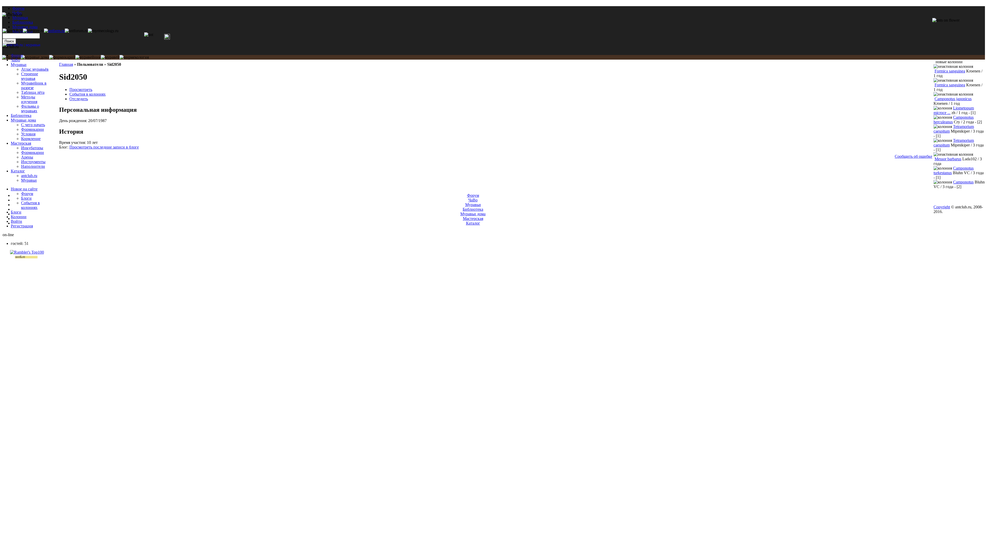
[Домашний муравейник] (54, 31)
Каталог (18, 171)
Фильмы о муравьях (30, 108)
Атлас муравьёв (35, 69)
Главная (66, 64)
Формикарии (32, 129)
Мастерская (21, 143)
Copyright (942, 207)
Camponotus (963, 182)
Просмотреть (80, 89)
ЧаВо (15, 60)
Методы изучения (29, 99)
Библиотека (21, 115)
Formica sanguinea (950, 71)
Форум (18, 8)
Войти (16, 221)
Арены (27, 157)
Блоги (26, 198)
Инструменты (33, 162)
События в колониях (87, 94)
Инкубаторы (32, 148)
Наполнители (33, 166)
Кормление (31, 138)
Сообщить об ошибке (913, 156)
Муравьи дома (23, 120)
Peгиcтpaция (22, 226)
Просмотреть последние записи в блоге (104, 147)
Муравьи (18, 64)
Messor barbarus (948, 159)
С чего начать (33, 125)
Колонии (18, 217)
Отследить (78, 99)
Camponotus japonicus (953, 99)
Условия (28, 134)
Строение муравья (29, 76)
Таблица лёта (32, 92)
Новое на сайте (24, 189)
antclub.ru (29, 175)
